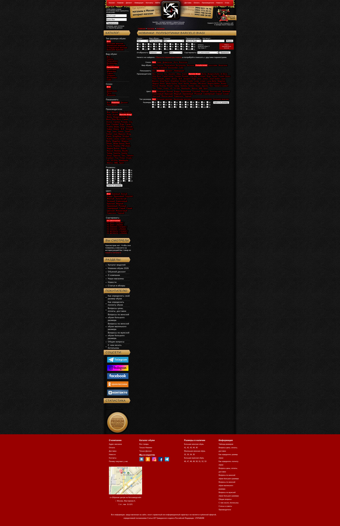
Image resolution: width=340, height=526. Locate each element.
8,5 (167, 49)
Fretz (154, 79)
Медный (177, 94)
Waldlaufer (185, 88)
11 (194, 49)
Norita (186, 83)
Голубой (196, 91)
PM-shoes (202, 83)
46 (156, 47)
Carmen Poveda (181, 76)
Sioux (198, 86)
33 (145, 44)
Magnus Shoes (158, 83)
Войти (157, 3)
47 (161, 47)
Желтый (205, 91)
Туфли (155, 68)
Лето (176, 62)
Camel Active (168, 76)
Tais (211, 86)
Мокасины (223, 65)
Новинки (120, 3)
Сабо (181, 68)
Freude (161, 79)
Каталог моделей (117, 265)
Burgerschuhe (214, 74)
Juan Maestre (119, 134)
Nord (180, 83)
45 (150, 47)
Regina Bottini (214, 83)
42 (194, 44)
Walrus (195, 88)
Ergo (209, 76)
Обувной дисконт (117, 272)
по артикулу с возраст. (117, 231)
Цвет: (166, 53)
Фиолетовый (167, 96)
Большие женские (165, 99)
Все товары (144, 444)
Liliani (203, 81)
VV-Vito (177, 88)
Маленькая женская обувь (194, 451)
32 (140, 44)
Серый (219, 94)
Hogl (194, 79)
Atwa (179, 74)
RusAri (170, 86)
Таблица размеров (226, 444)
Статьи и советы (225, 506)
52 (189, 47)
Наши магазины (116, 278)
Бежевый (161, 91)
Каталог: (113, 33)
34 (150, 44)
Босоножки (173, 68)
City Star (193, 76)
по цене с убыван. (115, 225)
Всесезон (183, 62)
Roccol (155, 86)
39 (178, 44)
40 (183, 44)
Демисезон (167, 62)
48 (167, 47)
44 (145, 47)
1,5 (145, 49)
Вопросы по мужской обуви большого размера (118, 335)
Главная (141, 28)
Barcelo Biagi (194, 74)
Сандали (163, 68)
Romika (163, 86)
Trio (154, 88)
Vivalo (166, 88)
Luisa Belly (211, 81)
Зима (159, 62)
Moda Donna (171, 83)
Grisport (187, 79)
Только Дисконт (145, 451)
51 (183, 47)
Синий (226, 94)
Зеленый (226, 91)
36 (161, 44)
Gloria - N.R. (177, 79)
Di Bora (224, 74)
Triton (159, 88)
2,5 (156, 49)
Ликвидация (138, 3)
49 (172, 47)
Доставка (187, 3)
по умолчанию (113, 221)
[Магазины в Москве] (142, 10)
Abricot (160, 74)
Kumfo (190, 81)
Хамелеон (178, 96)
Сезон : (140, 38)
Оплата (196, 3)
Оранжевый (188, 94)
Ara (165, 74)
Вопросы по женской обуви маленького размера (118, 326)
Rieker (224, 83)
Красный (169, 94)
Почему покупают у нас (118, 461)
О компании (114, 275)
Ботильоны (181, 65)
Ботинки (190, 65)
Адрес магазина (115, 444)
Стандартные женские (202, 99)
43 (140, 47)
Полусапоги (170, 65)
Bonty (204, 74)
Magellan (222, 81)
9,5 (178, 49)
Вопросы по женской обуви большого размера (118, 317)
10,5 (189, 49)
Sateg (176, 86)
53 (194, 47)
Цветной (156, 96)
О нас (227, 3)
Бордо (177, 91)
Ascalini (172, 74)
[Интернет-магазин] (142, 15)
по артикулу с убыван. (117, 233)
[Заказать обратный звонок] (226, 14)
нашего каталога (113, 253)
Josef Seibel (214, 79)
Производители (208, 3)
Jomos (205, 79)
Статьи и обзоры (116, 285)
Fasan (214, 76)
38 (172, 44)
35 (156, 44)
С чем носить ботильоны (229, 503)
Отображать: (143, 53)
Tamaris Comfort (221, 86)
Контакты (149, 3)
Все (154, 62)
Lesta (196, 81)
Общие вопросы (116, 342)
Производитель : (193, 38)
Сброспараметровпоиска (226, 46)
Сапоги (160, 65)
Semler (191, 86)
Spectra (205, 86)
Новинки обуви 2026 (118, 268)
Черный (188, 96)
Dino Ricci (156, 76)
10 (183, 49)
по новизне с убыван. (117, 229)
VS (171, 88)
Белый (170, 91)
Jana (199, 79)
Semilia (184, 86)
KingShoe (175, 81)
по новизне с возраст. (117, 227)
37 (167, 44)
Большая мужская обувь (194, 458)
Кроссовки (212, 65)
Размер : (167, 38)
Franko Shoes (224, 76)
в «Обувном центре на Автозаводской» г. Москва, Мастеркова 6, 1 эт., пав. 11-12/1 (125, 500)
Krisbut (183, 81)
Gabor (168, 79)
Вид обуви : (154, 38)
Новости (219, 3)
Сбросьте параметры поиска (169, 57)
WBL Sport (203, 88)
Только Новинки (145, 448)
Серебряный (209, 94)
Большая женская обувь (194, 444)
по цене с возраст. (115, 223)
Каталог (112, 3)
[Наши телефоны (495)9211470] (203, 12)
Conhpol (202, 76)
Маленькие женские (182, 99)
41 (189, 44)
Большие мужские (221, 99)
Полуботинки (201, 65)
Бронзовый (186, 91)
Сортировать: (190, 53)
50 (178, 47)
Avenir (185, 74)
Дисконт (129, 3)
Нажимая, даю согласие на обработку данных (115, 27)
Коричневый (157, 94)
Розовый (198, 94)
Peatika (193, 83)
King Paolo (164, 81)
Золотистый (215, 91)
